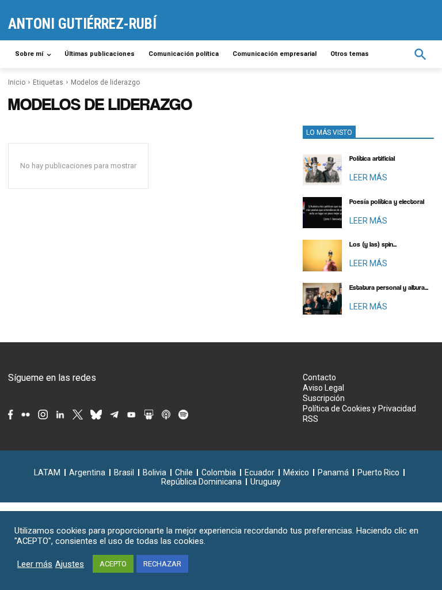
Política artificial (372, 158)
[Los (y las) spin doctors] (322, 255)
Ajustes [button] (69, 564)
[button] (420, 54)
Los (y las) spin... (373, 244)
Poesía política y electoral (386, 202)
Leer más (34, 564)
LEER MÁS (368, 177)
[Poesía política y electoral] (322, 213)
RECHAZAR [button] (162, 563)
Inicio (16, 82)
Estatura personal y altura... (388, 287)
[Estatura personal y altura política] (322, 299)
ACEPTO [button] (113, 563)
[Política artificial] (322, 170)
